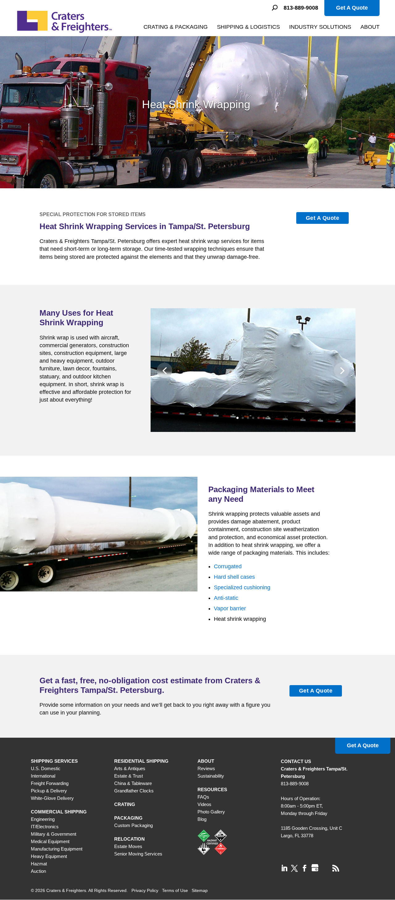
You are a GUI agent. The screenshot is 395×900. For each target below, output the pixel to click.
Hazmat (39, 863)
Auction (38, 871)
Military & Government (53, 834)
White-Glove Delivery (52, 798)
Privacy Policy (144, 890)
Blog (202, 819)
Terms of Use (175, 890)
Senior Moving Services (138, 853)
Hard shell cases (234, 577)
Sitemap (200, 890)
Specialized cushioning (242, 587)
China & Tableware (133, 783)
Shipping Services (54, 761)
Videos (204, 804)
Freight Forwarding (50, 783)
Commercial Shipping (59, 811)
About (370, 27)
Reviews (206, 768)
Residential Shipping (141, 761)
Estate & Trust (128, 775)
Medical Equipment (50, 841)
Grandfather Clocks (134, 790)
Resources (212, 789)
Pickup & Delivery (49, 790)
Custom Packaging (133, 825)
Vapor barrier (230, 608)
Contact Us (296, 761)
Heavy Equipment (49, 856)
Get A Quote (352, 8)
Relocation (129, 839)
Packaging (128, 818)
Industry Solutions (320, 27)
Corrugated (228, 566)
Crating (124, 804)
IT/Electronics (45, 826)
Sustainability (211, 775)
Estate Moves (128, 846)
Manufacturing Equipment (56, 848)
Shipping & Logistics (248, 27)
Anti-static (226, 598)
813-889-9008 (301, 8)
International (43, 775)
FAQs (203, 797)
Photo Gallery (211, 811)
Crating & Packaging (175, 27)
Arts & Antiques (129, 768)
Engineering (43, 819)
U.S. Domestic (45, 768)
